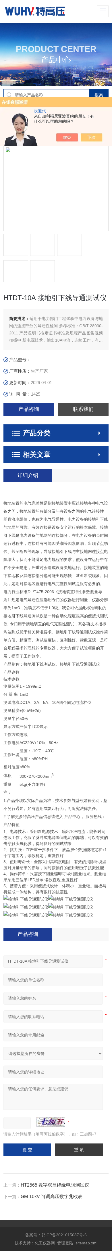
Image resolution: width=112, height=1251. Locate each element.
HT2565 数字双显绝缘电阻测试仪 (55, 1185)
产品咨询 (28, 409)
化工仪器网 (45, 1243)
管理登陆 (65, 1243)
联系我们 (83, 409)
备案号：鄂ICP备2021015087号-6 (56, 1235)
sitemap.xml (86, 1243)
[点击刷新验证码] (50, 1122)
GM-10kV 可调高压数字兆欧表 (51, 1196)
